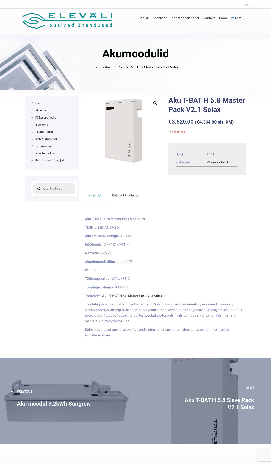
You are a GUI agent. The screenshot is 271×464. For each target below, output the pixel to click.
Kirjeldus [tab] (95, 195)
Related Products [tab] (125, 195)
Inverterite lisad (45, 153)
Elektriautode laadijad (49, 160)
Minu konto (43, 110)
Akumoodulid (217, 162)
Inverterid (41, 124)
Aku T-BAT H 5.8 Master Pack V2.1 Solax (132, 296)
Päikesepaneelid (45, 117)
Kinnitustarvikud (46, 139)
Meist (143, 18)
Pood (223, 18)
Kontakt (209, 18)
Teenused (159, 18)
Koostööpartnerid (185, 18)
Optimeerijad (44, 146)
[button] (155, 103)
